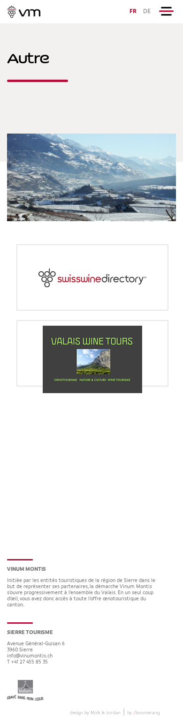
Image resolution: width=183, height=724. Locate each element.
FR (133, 11)
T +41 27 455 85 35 (27, 662)
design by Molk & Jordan (95, 712)
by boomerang (143, 712)
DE (147, 11)
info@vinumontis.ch (30, 656)
